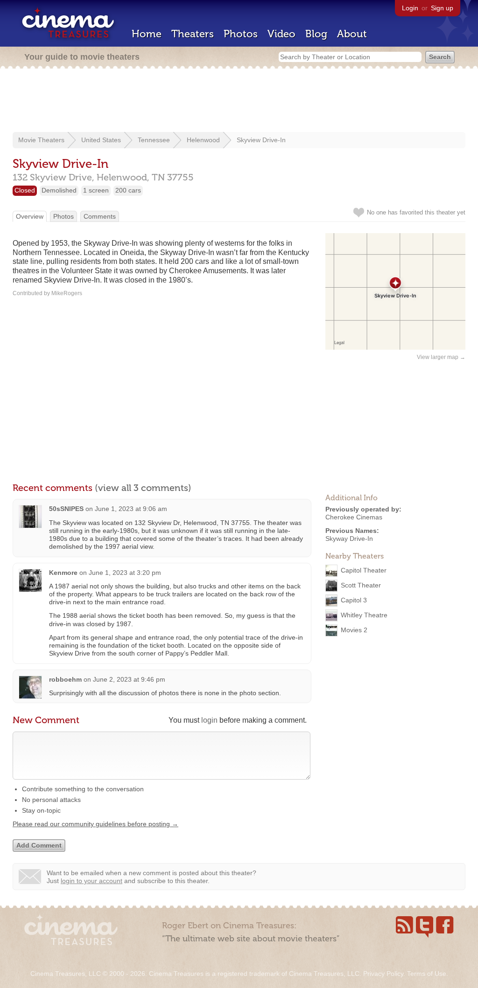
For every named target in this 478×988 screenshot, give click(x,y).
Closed (24, 190)
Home (147, 34)
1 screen (96, 190)
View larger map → (441, 357)
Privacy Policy (383, 973)
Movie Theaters (41, 140)
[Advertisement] (239, 101)
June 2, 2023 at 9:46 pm (129, 679)
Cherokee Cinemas (353, 517)
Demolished (59, 190)
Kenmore (63, 572)
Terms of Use (426, 973)
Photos (241, 34)
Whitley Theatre (364, 615)
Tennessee (154, 140)
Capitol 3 (354, 600)
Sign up (442, 8)
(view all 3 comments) (143, 487)
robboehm (65, 679)
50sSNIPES (66, 508)
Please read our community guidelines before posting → (95, 824)
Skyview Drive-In (261, 140)
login (209, 720)
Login (410, 8)
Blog (316, 34)
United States (101, 140)
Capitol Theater (364, 570)
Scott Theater (361, 585)
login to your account (91, 880)
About (352, 34)
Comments (100, 216)
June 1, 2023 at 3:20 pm (125, 572)
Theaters (192, 34)
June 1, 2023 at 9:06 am (131, 508)
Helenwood (203, 140)
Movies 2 (354, 630)
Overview (29, 216)
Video (281, 34)
